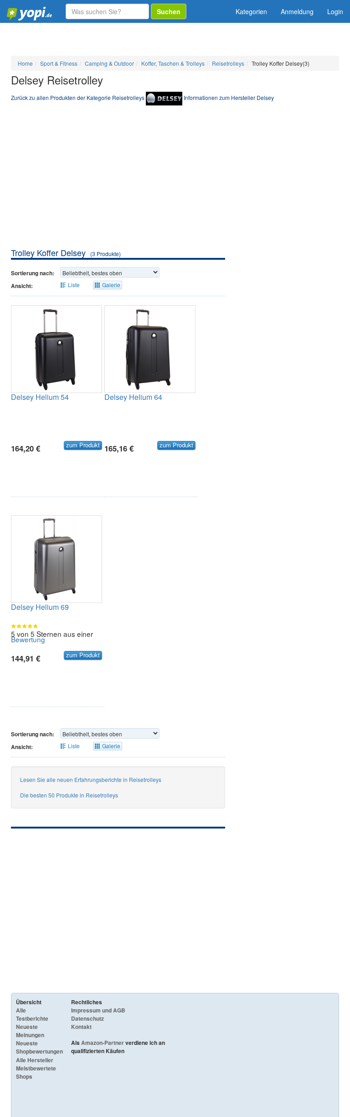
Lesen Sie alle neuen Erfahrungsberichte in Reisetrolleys (90, 779)
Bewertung (28, 639)
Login (335, 11)
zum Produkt (83, 445)
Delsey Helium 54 (40, 397)
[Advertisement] (175, 178)
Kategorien (251, 11)
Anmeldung (297, 11)
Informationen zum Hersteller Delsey (229, 97)
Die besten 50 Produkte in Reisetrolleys (69, 795)
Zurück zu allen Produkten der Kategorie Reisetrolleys (77, 97)
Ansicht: (22, 286)
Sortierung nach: (32, 273)
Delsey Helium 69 (40, 607)
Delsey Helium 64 (133, 397)
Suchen (168, 11)
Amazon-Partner (102, 1042)
